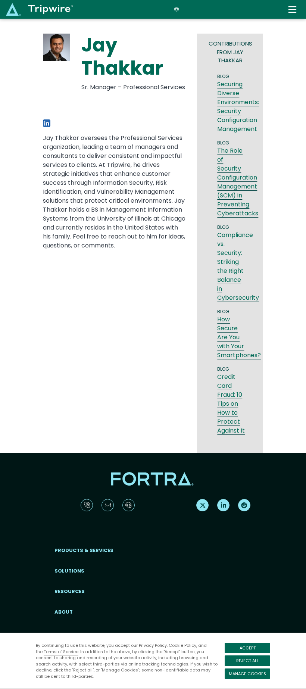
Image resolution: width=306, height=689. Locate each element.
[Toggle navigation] (293, 9)
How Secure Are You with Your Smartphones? (239, 337)
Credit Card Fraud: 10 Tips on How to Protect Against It (231, 403)
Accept (248, 648)
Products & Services (83, 550)
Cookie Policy (182, 645)
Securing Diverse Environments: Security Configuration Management (238, 106)
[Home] (39, 9)
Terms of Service (61, 652)
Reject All (247, 661)
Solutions (69, 570)
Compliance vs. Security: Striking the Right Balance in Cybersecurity (238, 266)
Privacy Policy (153, 645)
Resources (69, 591)
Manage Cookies (247, 674)
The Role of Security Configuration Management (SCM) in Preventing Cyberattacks (237, 182)
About (63, 611)
